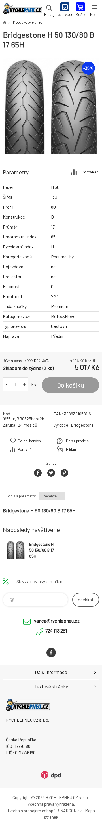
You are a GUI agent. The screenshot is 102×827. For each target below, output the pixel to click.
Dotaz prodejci (78, 441)
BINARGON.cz (69, 810)
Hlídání (71, 449)
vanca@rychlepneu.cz (57, 620)
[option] (51, 106)
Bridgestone (82, 425)
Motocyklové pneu (27, 22)
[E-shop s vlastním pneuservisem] (4, 22)
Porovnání (90, 171)
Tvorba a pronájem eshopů (31, 810)
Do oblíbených (29, 441)
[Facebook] (51, 652)
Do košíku (70, 385)
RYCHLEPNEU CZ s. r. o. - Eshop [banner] (22, 10)
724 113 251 (56, 630)
